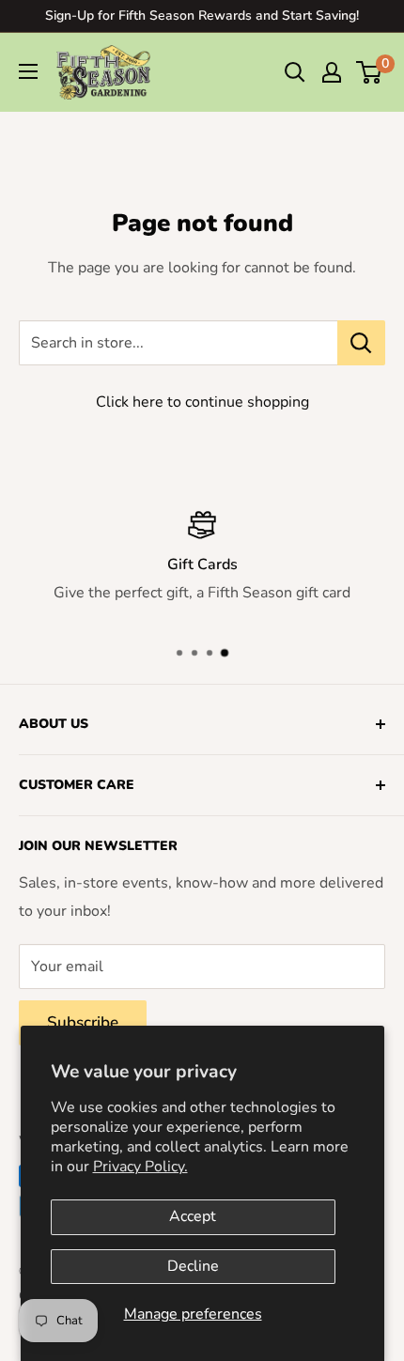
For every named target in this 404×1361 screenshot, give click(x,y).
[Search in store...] (361, 342)
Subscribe (82, 1022)
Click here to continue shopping (202, 402)
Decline (193, 1266)
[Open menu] (28, 71)
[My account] (331, 72)
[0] (369, 72)
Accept (192, 1216)
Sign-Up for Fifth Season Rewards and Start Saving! (202, 15)
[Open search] (295, 72)
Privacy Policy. (140, 1166)
